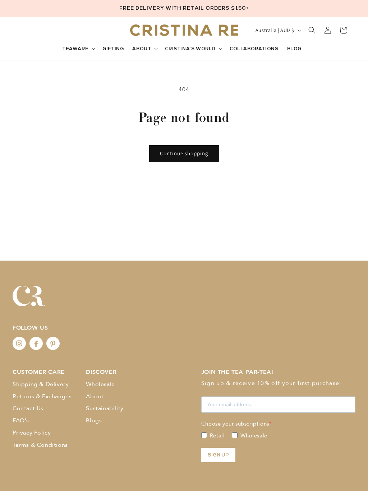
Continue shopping (184, 153)
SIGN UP (218, 455)
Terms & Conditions (40, 445)
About (95, 396)
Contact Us (28, 408)
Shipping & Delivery (41, 384)
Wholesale (100, 384)
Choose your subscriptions (235, 423)
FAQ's (21, 421)
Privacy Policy (32, 433)
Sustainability (104, 408)
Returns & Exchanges (42, 396)
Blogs (94, 421)
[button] (80, 49)
